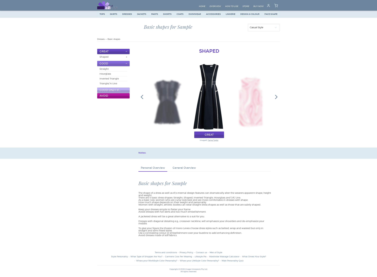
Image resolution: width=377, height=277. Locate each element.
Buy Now (258, 6)
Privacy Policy (186, 253)
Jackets (141, 14)
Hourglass (105, 74)
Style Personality (119, 257)
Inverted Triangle (109, 79)
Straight (104, 69)
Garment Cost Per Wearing (178, 257)
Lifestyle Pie (200, 257)
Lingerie (230, 14)
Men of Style (216, 253)
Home (202, 6)
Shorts (167, 14)
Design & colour (249, 14)
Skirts (113, 14)
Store (246, 6)
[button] (141, 96)
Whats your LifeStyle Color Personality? (199, 261)
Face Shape (270, 14)
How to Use (231, 6)
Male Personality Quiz (232, 261)
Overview (215, 6)
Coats (180, 14)
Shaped (104, 57)
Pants (154, 14)
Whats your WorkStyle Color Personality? (156, 261)
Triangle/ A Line (108, 83)
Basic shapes (114, 39)
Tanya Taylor (213, 140)
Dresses (127, 14)
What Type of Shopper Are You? (146, 257)
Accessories (213, 14)
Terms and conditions (166, 253)
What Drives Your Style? (254, 257)
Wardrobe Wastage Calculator (224, 257)
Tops (102, 14)
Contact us (201, 253)
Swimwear (194, 14)
